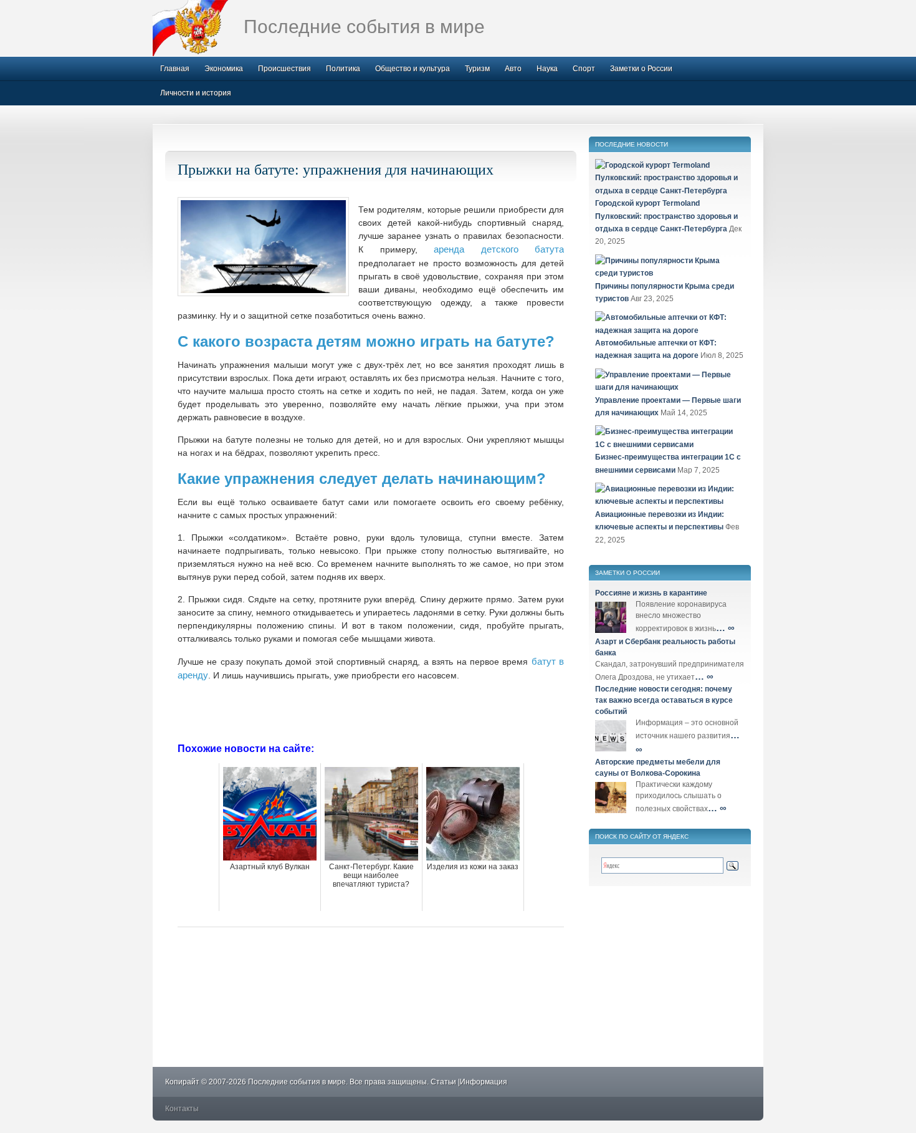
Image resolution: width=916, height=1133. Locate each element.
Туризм (477, 68)
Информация (483, 1082)
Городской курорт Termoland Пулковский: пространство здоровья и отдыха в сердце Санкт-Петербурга (666, 216)
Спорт (584, 68)
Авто (513, 68)
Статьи (443, 1082)
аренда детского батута (499, 249)
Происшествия (284, 68)
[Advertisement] (371, 711)
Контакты (182, 1108)
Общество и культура (412, 68)
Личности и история (195, 93)
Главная (174, 68)
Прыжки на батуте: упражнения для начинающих (336, 169)
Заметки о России (641, 68)
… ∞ (725, 627)
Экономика (223, 68)
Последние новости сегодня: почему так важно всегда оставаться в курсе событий (664, 700)
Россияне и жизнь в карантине (651, 593)
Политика (343, 68)
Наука (547, 68)
